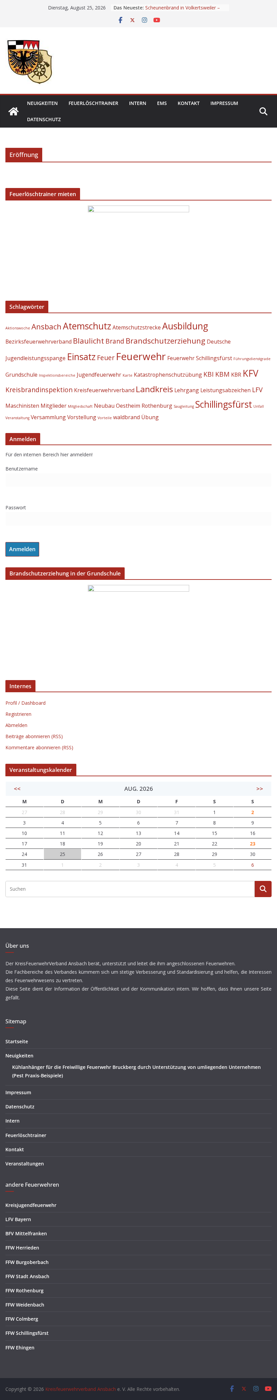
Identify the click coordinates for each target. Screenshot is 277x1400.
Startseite (16, 1041)
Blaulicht (88, 340)
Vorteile (105, 417)
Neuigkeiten (42, 103)
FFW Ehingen (19, 1347)
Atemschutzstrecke (136, 327)
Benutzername (21, 468)
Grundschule (21, 374)
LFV (257, 389)
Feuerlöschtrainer (93, 103)
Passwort (15, 507)
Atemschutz (87, 326)
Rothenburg (157, 405)
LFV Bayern (18, 1219)
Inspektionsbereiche (57, 375)
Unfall (258, 406)
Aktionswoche (17, 328)
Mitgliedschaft (80, 406)
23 (252, 843)
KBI (208, 374)
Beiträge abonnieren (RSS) (34, 736)
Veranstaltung (17, 417)
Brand (114, 341)
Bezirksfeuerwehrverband (38, 341)
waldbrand (126, 417)
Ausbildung (185, 326)
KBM (222, 374)
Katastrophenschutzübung (168, 374)
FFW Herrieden (22, 1247)
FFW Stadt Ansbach (27, 1276)
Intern (137, 103)
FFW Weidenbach (24, 1304)
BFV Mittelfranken (26, 1233)
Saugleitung (184, 406)
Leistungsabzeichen (225, 390)
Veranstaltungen (24, 1163)
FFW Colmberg (21, 1319)
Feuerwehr (141, 356)
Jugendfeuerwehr (99, 374)
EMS (162, 103)
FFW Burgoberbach (27, 1262)
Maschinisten (22, 405)
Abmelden (16, 725)
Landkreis (154, 389)
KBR (236, 374)
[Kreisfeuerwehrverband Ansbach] (13, 111)
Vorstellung (81, 417)
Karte (127, 375)
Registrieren (18, 714)
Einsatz (81, 357)
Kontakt (189, 103)
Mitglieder (54, 405)
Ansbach (46, 326)
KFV (250, 373)
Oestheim (128, 405)
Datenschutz (44, 119)
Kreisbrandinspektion (39, 389)
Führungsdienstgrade (252, 358)
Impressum (224, 103)
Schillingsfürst (223, 404)
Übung (150, 417)
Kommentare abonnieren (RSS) (39, 747)
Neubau (104, 405)
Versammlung (48, 417)
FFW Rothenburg (24, 1290)
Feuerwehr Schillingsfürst (199, 358)
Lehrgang (186, 390)
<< (17, 788)
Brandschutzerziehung (165, 340)
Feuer (106, 357)
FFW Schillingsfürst (27, 1333)
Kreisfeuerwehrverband (104, 390)
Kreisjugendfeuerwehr (30, 1205)
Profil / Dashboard (25, 703)
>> (259, 788)
